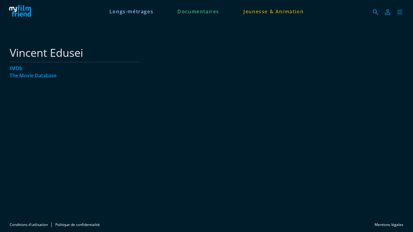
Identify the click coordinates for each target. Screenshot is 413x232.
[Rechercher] (375, 12)
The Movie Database (33, 75)
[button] (400, 12)
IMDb (16, 68)
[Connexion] (388, 12)
